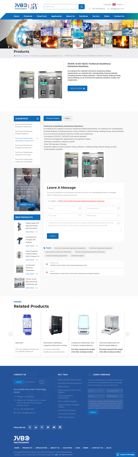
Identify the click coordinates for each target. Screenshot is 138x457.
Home (16, 16)
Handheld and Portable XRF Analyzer (31, 239)
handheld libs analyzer (67, 410)
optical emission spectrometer (70, 380)
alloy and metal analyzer (67, 401)
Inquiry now (76, 88)
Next (127, 334)
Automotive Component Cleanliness (58, 252)
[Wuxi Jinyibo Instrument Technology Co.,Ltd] (26, 6)
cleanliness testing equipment (56, 256)
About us (70, 16)
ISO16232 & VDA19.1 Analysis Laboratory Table (118, 344)
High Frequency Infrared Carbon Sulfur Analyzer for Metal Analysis (32, 254)
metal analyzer (63, 387)
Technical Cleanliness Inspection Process (23, 153)
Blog (109, 448)
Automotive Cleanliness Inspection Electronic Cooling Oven (34, 344)
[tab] (19, 382)
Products (28, 16)
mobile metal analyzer (66, 417)
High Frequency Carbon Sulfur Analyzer (69, 391)
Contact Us (25, 205)
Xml (23, 454)
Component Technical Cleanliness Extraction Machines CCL (31, 268)
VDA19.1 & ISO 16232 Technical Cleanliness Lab (31, 281)
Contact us (119, 16)
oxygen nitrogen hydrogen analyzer (68, 406)
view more (30, 232)
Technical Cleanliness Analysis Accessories (23, 146)
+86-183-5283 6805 (27, 409)
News (85, 448)
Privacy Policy (31, 454)
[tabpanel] (30, 401)
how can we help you (27, 177)
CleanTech (42, 16)
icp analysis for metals (66, 414)
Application (56, 16)
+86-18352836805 (98, 9)
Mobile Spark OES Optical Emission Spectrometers (32, 225)
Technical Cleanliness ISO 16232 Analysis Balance (89, 344)
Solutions (83, 16)
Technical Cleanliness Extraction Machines (23, 125)
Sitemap (17, 454)
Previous (10, 334)
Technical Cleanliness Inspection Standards (23, 160)
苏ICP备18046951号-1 (66, 454)
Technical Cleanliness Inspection (101, 248)
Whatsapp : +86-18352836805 (24, 197)
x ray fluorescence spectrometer (65, 397)
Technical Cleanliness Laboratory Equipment (24, 139)
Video (107, 16)
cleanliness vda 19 (77, 256)
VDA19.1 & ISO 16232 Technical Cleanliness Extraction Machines (81, 201)
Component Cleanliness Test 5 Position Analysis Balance (62, 344)
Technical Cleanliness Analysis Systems (23, 132)
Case (77, 448)
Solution (67, 448)
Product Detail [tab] (52, 118)
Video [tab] (67, 118)
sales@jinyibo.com (117, 9)
